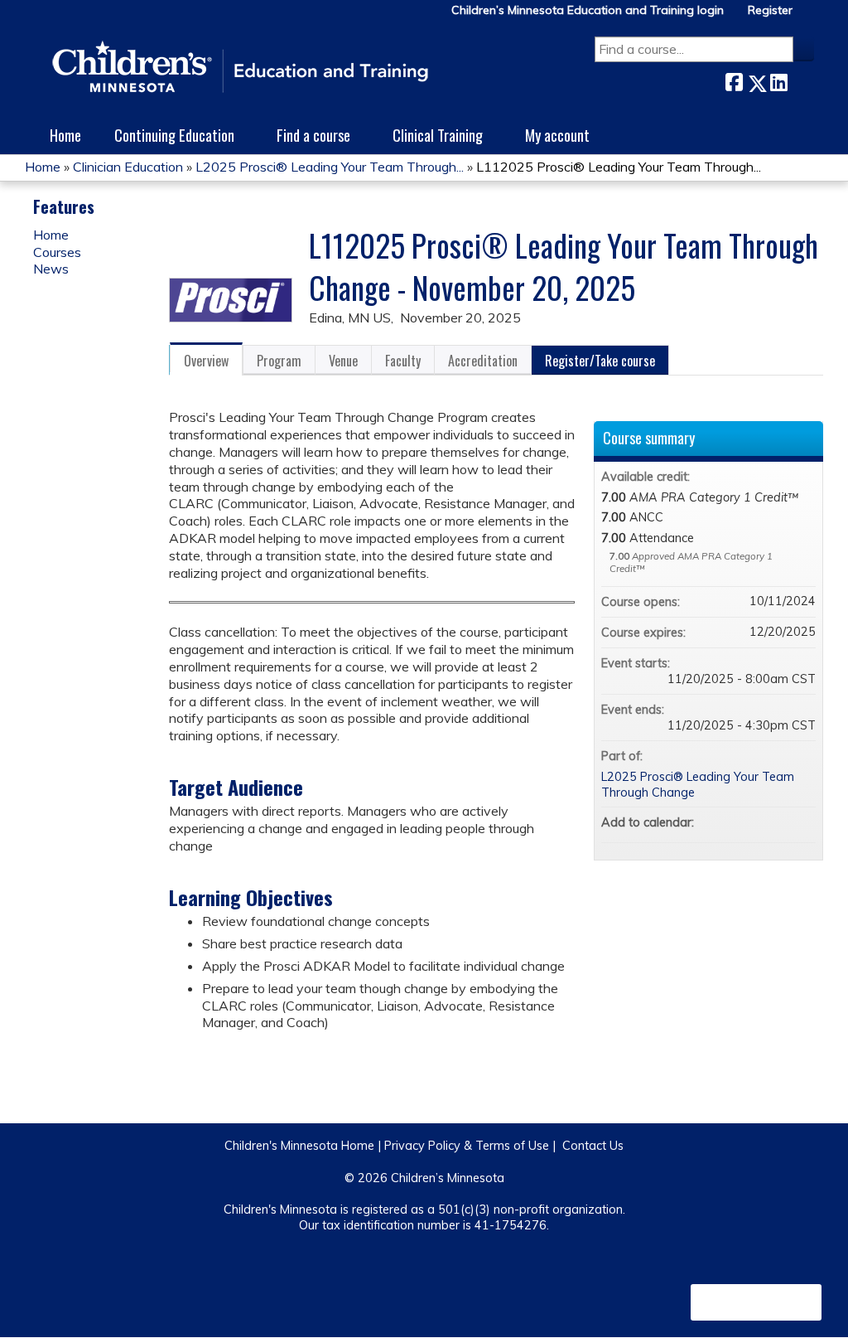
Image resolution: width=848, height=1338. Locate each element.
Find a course (313, 135)
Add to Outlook (802, 822)
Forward (801, 80)
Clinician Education (128, 166)
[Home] (240, 68)
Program (279, 361)
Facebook (733, 80)
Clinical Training (438, 135)
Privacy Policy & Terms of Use (466, 1145)
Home (65, 135)
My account (557, 135)
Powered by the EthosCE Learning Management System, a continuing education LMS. (756, 1302)
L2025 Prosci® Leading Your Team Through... (329, 166)
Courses (57, 252)
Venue (343, 361)
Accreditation (483, 361)
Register (770, 10)
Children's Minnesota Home (299, 1145)
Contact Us (593, 1145)
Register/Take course (600, 361)
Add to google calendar (738, 822)
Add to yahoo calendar (759, 822)
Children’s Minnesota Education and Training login (587, 10)
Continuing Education (174, 135)
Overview (206, 361)
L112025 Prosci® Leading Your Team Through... (618, 166)
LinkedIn (778, 80)
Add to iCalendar (781, 821)
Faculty (403, 361)
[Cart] (810, 16)
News (51, 268)
